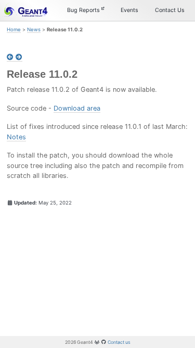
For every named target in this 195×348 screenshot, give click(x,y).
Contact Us (170, 10)
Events (129, 10)
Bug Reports (84, 10)
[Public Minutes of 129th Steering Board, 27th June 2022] (19, 57)
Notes (16, 137)
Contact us (119, 342)
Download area (77, 108)
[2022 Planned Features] (11, 57)
